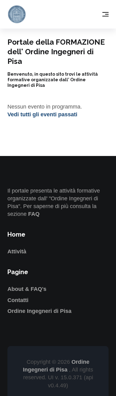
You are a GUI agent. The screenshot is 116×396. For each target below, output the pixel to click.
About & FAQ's (26, 289)
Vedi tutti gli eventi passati (42, 114)
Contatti (17, 300)
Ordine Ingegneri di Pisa (39, 311)
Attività (16, 251)
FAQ (34, 214)
